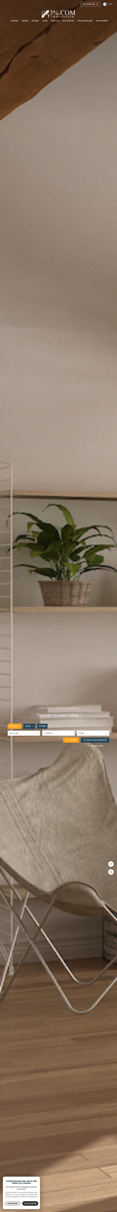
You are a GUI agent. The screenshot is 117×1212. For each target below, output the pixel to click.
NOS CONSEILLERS (85, 21)
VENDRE (25, 21)
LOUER (45, 21)
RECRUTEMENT (102, 21)
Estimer (42, 726)
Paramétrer (12, 1203)
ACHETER (14, 21)
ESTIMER (35, 21)
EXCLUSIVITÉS (68, 21)
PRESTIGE (55, 21)
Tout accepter (30, 1203)
